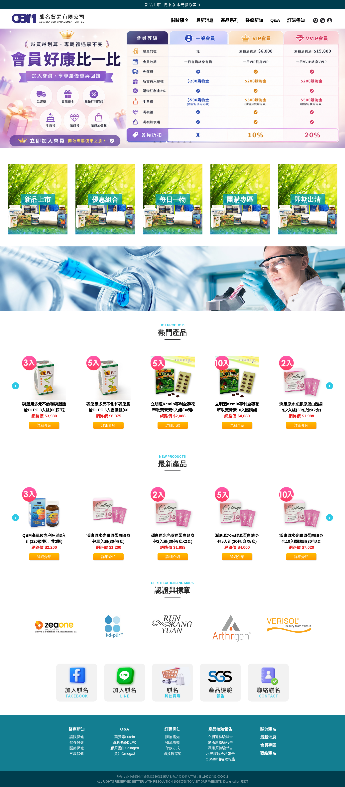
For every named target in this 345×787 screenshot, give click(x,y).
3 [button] (167, 142)
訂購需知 (296, 20)
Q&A (275, 20)
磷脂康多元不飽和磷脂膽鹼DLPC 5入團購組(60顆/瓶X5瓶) (108, 410)
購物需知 (172, 737)
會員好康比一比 (172, 5)
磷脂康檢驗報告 (220, 742)
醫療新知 (254, 20)
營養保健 (76, 742)
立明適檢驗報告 (220, 737)
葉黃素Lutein (124, 737)
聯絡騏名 (268, 753)
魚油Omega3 (124, 754)
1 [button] (155, 142)
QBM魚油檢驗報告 (220, 759)
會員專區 (268, 745)
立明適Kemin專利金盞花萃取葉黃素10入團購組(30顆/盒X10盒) (237, 410)
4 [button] (172, 142)
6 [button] (184, 142)
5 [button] (178, 142)
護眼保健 (76, 737)
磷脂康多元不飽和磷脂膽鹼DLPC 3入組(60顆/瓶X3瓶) (44, 410)
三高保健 (76, 754)
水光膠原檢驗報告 (220, 754)
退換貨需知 (172, 754)
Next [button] (329, 385)
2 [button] (161, 142)
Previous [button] (15, 385)
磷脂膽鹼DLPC (125, 742)
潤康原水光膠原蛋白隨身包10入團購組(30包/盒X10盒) (301, 541)
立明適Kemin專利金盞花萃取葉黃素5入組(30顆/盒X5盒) (173, 410)
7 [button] (190, 142)
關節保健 (76, 748)
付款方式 (172, 748)
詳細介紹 (44, 425)
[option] (172, 88)
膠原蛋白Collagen (124, 748)
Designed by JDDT (235, 781)
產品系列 (229, 20)
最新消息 (205, 20)
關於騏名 (180, 20)
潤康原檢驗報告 (220, 748)
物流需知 (172, 742)
